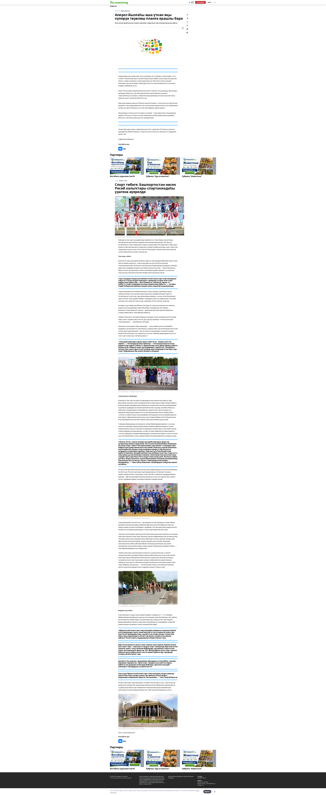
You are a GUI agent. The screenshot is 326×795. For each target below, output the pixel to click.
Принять (207, 791)
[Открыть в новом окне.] (122, 149)
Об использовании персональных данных (120, 778)
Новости (113, 6)
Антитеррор (200, 2)
